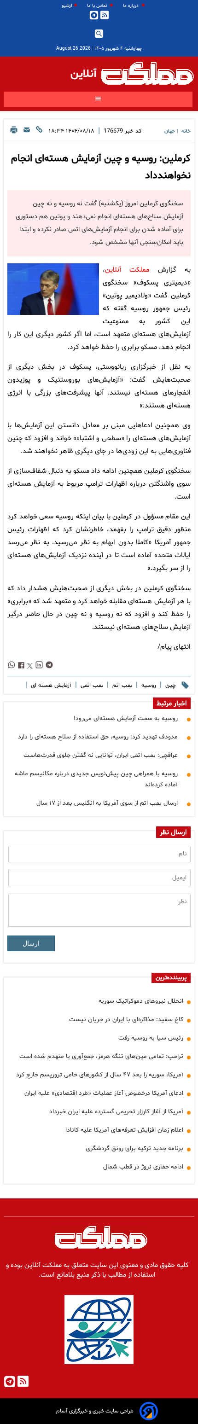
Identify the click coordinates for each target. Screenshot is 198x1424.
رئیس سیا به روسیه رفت (150, 1038)
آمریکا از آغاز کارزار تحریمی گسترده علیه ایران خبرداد (116, 1111)
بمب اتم (121, 685)
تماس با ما (97, 5)
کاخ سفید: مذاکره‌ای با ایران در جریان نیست (126, 1019)
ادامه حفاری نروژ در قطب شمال (143, 1166)
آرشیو (67, 5)
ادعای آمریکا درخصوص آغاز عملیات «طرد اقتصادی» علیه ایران (103, 1093)
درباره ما (131, 5)
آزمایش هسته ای (50, 685)
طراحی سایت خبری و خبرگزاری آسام (95, 1411)
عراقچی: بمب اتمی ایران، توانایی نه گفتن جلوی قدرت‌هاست (100, 755)
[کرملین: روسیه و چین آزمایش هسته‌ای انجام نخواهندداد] (53, 289)
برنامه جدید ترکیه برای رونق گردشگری (134, 1148)
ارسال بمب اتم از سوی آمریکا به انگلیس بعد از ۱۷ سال (107, 803)
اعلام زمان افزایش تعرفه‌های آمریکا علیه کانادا (124, 1130)
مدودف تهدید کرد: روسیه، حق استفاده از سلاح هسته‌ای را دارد (98, 736)
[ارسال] (26, 132)
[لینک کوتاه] (39, 132)
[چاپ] (13, 132)
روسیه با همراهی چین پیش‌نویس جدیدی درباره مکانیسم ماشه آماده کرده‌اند (96, 779)
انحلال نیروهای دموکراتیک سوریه (141, 1001)
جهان (169, 131)
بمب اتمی (91, 685)
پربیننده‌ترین (171, 978)
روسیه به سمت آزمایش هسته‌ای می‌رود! (126, 718)
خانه (186, 131)
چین (169, 685)
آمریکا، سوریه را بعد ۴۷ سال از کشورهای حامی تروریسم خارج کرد (99, 1074)
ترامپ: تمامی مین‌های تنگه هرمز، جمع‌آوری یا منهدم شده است (101, 1056)
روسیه (148, 685)
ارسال (31, 943)
